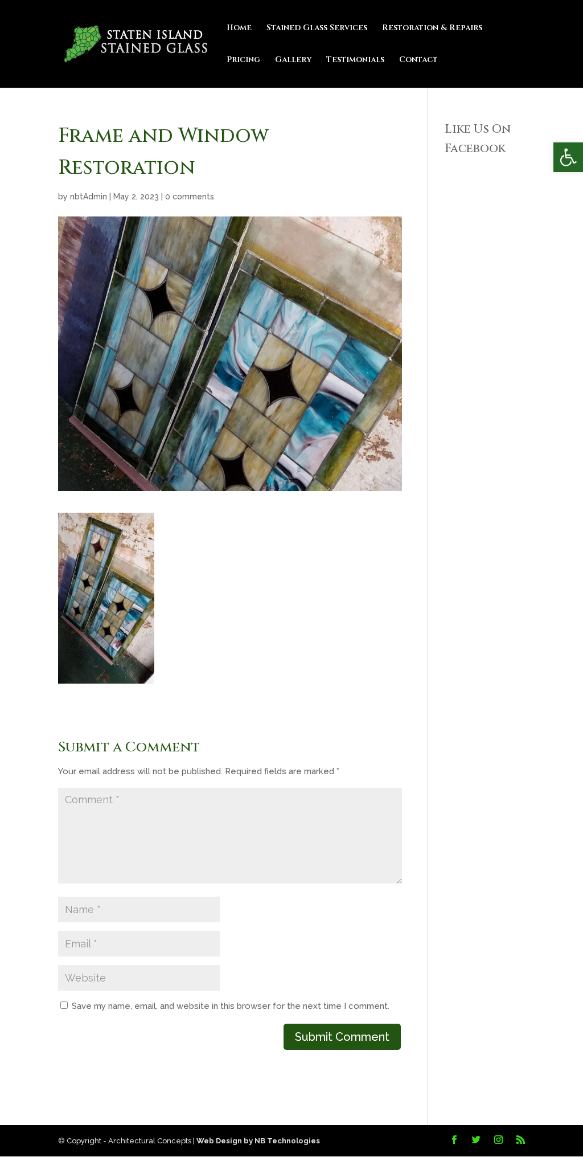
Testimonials (355, 60)
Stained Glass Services (316, 28)
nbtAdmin (88, 196)
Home (239, 28)
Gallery (293, 60)
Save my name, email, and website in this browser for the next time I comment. (230, 1006)
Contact (418, 60)
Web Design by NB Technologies (258, 1140)
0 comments (189, 196)
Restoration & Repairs (432, 28)
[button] (568, 157)
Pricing (243, 60)
